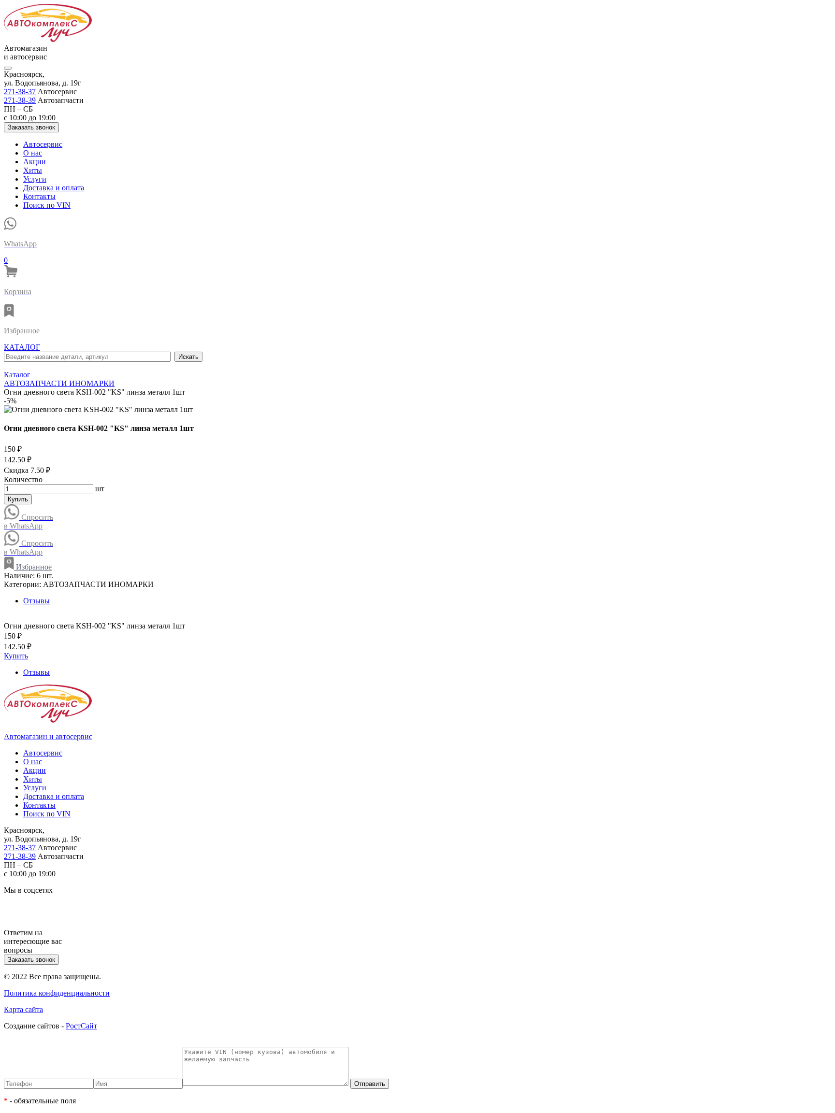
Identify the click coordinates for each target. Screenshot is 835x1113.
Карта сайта (23, 1009)
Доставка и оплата (53, 188)
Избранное (33, 567)
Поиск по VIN (47, 205)
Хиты (32, 170)
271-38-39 (20, 100)
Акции (34, 161)
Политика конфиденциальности (57, 993)
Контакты (39, 196)
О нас (32, 153)
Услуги (34, 179)
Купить (18, 499)
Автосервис (42, 144)
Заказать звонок (31, 127)
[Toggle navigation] (8, 68)
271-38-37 (20, 91)
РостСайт (81, 1026)
